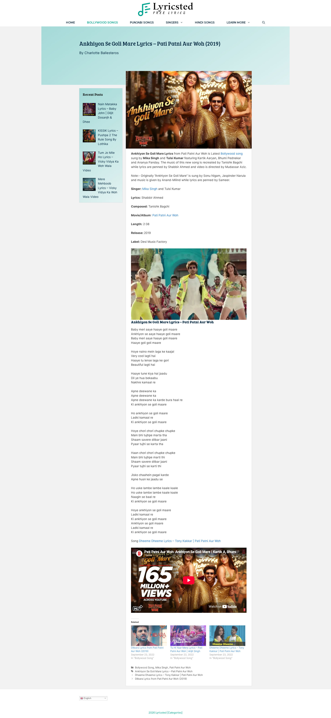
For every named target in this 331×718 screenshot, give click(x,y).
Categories (175, 712)
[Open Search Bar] (263, 22)
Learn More (236, 22)
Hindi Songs (205, 22)
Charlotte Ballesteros (101, 53)
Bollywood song (232, 153)
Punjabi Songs (142, 22)
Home (70, 22)
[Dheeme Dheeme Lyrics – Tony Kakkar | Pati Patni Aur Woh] (227, 635)
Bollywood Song (144, 667)
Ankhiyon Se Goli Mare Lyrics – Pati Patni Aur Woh (164, 671)
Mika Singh (149, 189)
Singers (172, 22)
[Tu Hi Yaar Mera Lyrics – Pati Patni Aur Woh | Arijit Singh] (188, 635)
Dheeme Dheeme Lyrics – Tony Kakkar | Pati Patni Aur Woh (180, 541)
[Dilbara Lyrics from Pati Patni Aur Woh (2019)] (149, 635)
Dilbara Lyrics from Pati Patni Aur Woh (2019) (161, 678)
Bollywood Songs (102, 22)
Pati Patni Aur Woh (165, 215)
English (87, 698)
